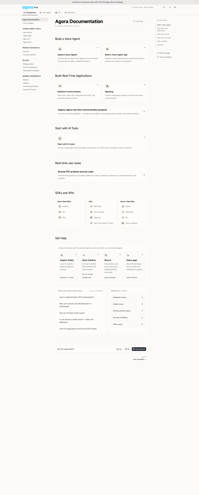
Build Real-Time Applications (73, 76)
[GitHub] (175, 7)
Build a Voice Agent (67, 39)
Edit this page (165, 53)
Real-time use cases (68, 163)
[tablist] (49, 12)
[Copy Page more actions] (146, 21)
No (129, 349)
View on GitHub (165, 57)
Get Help (61, 238)
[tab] (30, 12)
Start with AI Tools (66, 128)
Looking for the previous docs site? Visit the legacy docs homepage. (105, 2)
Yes (120, 349)
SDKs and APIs (64, 193)
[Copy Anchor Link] (81, 38)
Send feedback (140, 349)
